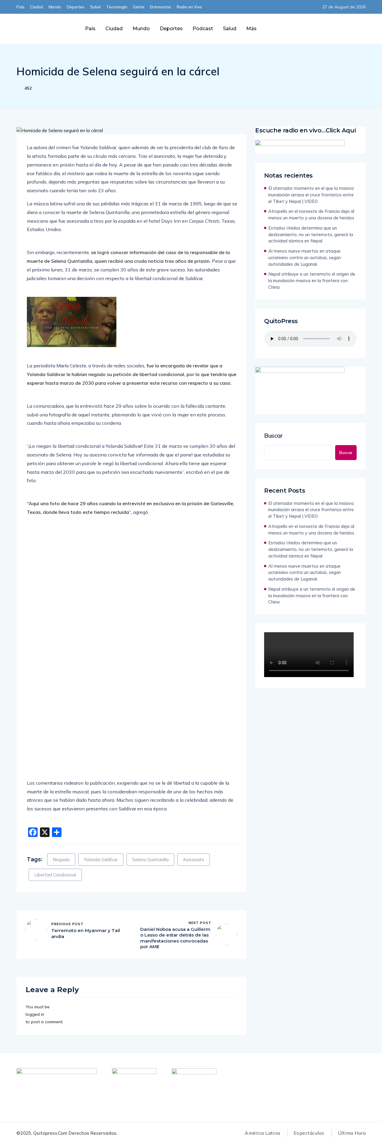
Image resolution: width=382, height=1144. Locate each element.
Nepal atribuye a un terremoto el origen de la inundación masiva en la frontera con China (311, 280)
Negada (61, 859)
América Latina (262, 1133)
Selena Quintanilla (150, 859)
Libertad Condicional (55, 875)
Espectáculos (309, 1133)
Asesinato (193, 859)
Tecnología (116, 6)
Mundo (55, 6)
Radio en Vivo (189, 6)
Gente (138, 6)
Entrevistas (160, 6)
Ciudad (36, 6)
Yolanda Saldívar (101, 859)
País (20, 6)
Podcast (202, 28)
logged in (35, 1014)
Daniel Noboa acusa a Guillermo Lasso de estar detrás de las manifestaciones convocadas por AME (175, 938)
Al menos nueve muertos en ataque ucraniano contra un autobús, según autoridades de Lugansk (304, 257)
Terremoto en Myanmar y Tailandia (85, 933)
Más (251, 28)
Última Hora (352, 1133)
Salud (95, 6)
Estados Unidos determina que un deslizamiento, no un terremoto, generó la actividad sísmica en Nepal (310, 234)
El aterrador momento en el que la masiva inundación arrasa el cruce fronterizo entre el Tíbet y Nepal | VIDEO (311, 194)
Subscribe (304, 28)
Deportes (75, 6)
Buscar (273, 435)
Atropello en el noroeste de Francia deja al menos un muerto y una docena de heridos (311, 214)
